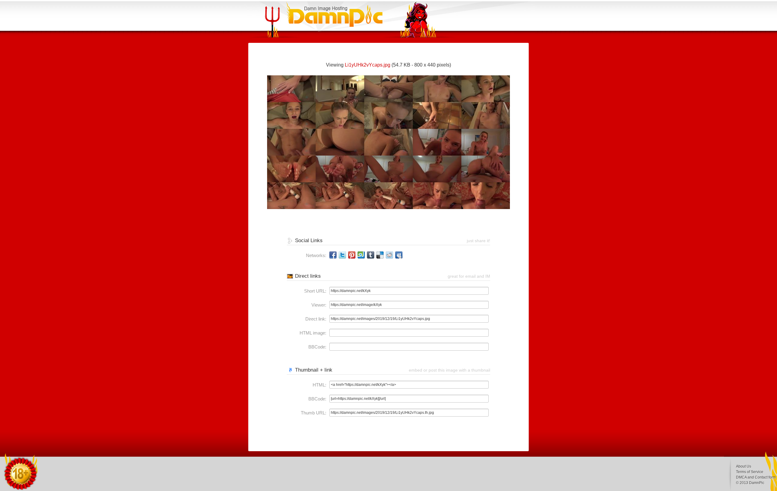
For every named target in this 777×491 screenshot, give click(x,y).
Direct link (315, 318)
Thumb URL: (313, 412)
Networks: (316, 255)
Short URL (314, 291)
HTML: (319, 384)
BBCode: (317, 346)
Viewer (318, 304)
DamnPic (756, 483)
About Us (743, 466)
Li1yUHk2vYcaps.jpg (367, 64)
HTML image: (313, 332)
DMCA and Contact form (756, 477)
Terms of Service (749, 472)
